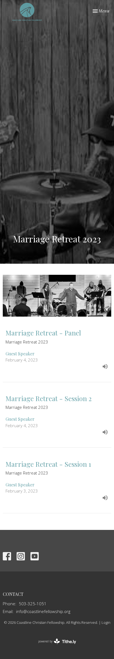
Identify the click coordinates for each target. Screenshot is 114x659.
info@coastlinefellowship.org (43, 611)
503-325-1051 (32, 603)
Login (106, 622)
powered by (54, 646)
